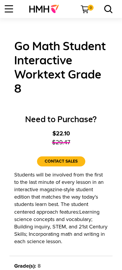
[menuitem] (46, 9)
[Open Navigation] (9, 9)
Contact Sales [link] (61, 161)
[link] (46, 8)
